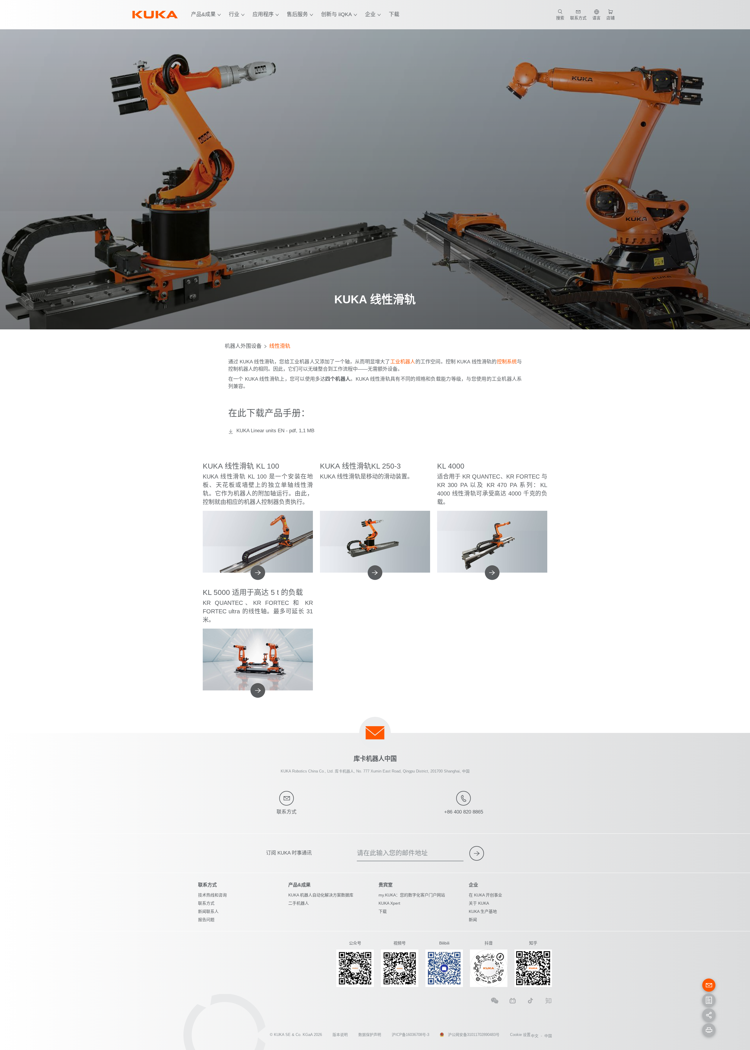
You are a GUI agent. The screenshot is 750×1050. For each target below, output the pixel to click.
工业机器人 (402, 362)
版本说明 (340, 1034)
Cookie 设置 (520, 1034)
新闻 (473, 919)
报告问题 (206, 919)
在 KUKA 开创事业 (485, 895)
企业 (370, 14)
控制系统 (507, 362)
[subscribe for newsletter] (476, 853)
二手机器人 (298, 903)
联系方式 (206, 903)
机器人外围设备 (243, 346)
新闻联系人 (208, 911)
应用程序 (263, 14)
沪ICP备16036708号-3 (410, 1034)
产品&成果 (203, 14)
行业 (234, 14)
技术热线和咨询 (212, 895)
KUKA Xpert (389, 903)
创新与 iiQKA (336, 14)
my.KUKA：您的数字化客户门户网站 (412, 895)
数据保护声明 (369, 1034)
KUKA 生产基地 (483, 911)
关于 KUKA (479, 903)
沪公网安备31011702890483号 (474, 1034)
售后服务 (297, 14)
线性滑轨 (279, 346)
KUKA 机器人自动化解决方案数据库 (320, 895)
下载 (394, 14)
